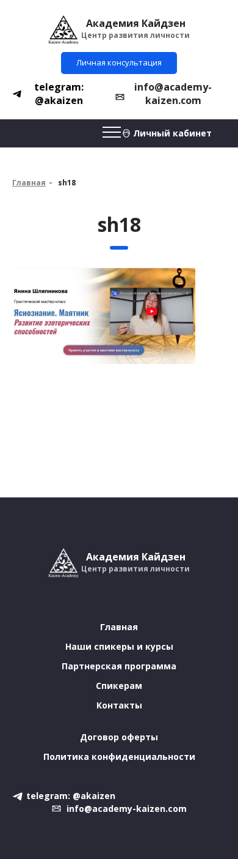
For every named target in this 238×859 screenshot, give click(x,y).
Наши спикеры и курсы (119, 646)
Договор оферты (119, 737)
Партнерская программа (119, 666)
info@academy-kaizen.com (173, 93)
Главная (29, 182)
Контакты (119, 705)
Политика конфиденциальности (119, 756)
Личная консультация (119, 62)
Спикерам (119, 685)
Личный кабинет (172, 133)
